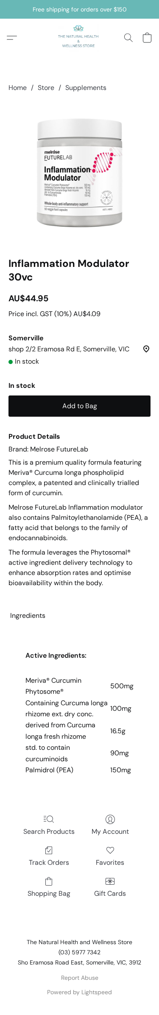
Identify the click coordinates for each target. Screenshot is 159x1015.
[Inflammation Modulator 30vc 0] (79, 173)
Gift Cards (110, 893)
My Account (110, 831)
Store (46, 87)
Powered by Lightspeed (79, 992)
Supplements (85, 87)
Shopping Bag (49, 893)
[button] (79, 38)
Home (17, 87)
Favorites (110, 862)
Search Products (49, 831)
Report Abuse (79, 977)
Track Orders (49, 862)
